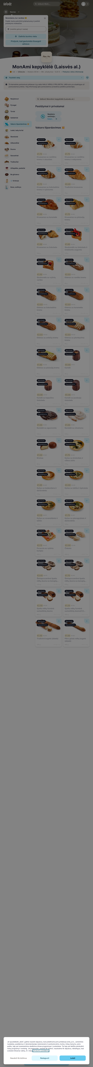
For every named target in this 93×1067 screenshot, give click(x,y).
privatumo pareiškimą (41, 1051)
